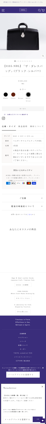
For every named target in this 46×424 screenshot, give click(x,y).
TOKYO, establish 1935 (23, 353)
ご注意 (23, 198)
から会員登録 (9, 411)
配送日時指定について (23, 206)
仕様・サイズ (9, 126)
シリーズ (23, 341)
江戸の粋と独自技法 (23, 361)
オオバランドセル (23, 298)
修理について (23, 345)
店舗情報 (23, 333)
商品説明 (23, 126)
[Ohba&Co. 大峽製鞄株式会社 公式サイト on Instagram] (3, 118)
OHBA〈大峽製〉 (23, 285)
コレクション (23, 337)
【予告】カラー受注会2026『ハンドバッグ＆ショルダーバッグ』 (23, 2)
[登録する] (36, 374)
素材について (37, 126)
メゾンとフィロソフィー (23, 357)
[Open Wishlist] (42, 420)
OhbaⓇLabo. (23, 311)
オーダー (23, 349)
